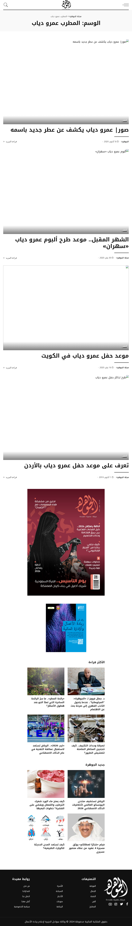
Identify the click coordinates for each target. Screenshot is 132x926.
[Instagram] (116, 904)
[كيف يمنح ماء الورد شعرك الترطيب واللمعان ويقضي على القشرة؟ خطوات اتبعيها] (45, 784)
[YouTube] (110, 904)
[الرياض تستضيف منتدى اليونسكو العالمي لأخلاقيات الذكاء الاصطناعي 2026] (86, 784)
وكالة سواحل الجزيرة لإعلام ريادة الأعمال (45, 921)
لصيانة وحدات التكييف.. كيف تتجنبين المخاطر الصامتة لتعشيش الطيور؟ (88, 749)
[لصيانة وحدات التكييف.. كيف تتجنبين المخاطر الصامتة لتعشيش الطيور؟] (86, 728)
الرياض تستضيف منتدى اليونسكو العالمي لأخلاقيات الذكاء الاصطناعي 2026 (88, 805)
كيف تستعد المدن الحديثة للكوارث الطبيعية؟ (49, 846)
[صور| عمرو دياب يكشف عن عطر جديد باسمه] (66, 81)
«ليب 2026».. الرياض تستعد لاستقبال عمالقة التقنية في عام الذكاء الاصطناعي (47, 749)
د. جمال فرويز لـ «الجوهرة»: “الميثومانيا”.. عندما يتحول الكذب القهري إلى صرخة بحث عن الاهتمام (88, 704)
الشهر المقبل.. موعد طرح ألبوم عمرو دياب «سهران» (72, 242)
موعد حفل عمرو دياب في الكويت (85, 356)
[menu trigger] (125, 5)
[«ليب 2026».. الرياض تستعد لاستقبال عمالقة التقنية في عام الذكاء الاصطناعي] (45, 728)
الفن (124, 120)
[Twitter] (121, 904)
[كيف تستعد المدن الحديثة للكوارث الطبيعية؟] (45, 827)
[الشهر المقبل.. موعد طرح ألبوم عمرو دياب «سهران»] (66, 191)
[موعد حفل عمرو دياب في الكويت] (66, 307)
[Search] (6, 5)
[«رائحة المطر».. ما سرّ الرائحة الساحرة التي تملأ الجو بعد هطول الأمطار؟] (45, 681)
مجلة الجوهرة (122, 258)
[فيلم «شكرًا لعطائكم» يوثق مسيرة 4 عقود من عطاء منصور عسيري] (86, 827)
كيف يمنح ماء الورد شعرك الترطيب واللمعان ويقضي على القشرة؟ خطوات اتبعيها (46, 805)
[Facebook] (127, 904)
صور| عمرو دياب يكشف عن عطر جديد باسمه (69, 130)
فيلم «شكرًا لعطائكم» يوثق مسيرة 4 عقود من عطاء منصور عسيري (87, 848)
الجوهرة (125, 142)
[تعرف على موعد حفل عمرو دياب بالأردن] (66, 417)
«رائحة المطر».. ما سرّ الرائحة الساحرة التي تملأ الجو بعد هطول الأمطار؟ (47, 702)
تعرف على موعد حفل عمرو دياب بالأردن (76, 465)
